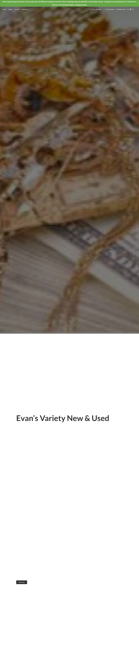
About (10, 9)
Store (4, 9)
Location (17, 9)
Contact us (25, 9)
